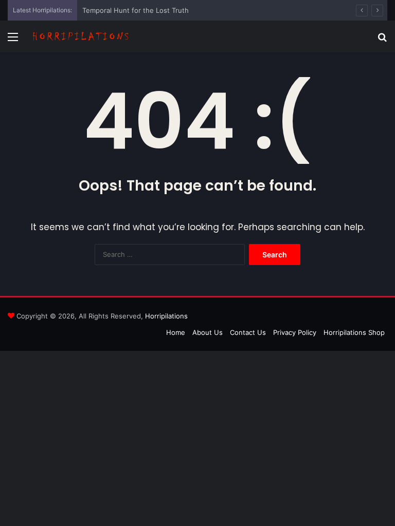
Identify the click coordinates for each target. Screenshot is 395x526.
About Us (207, 332)
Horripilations (166, 316)
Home (175, 332)
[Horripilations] (80, 36)
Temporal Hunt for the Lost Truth (135, 10)
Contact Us (248, 332)
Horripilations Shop (354, 332)
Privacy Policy (294, 332)
